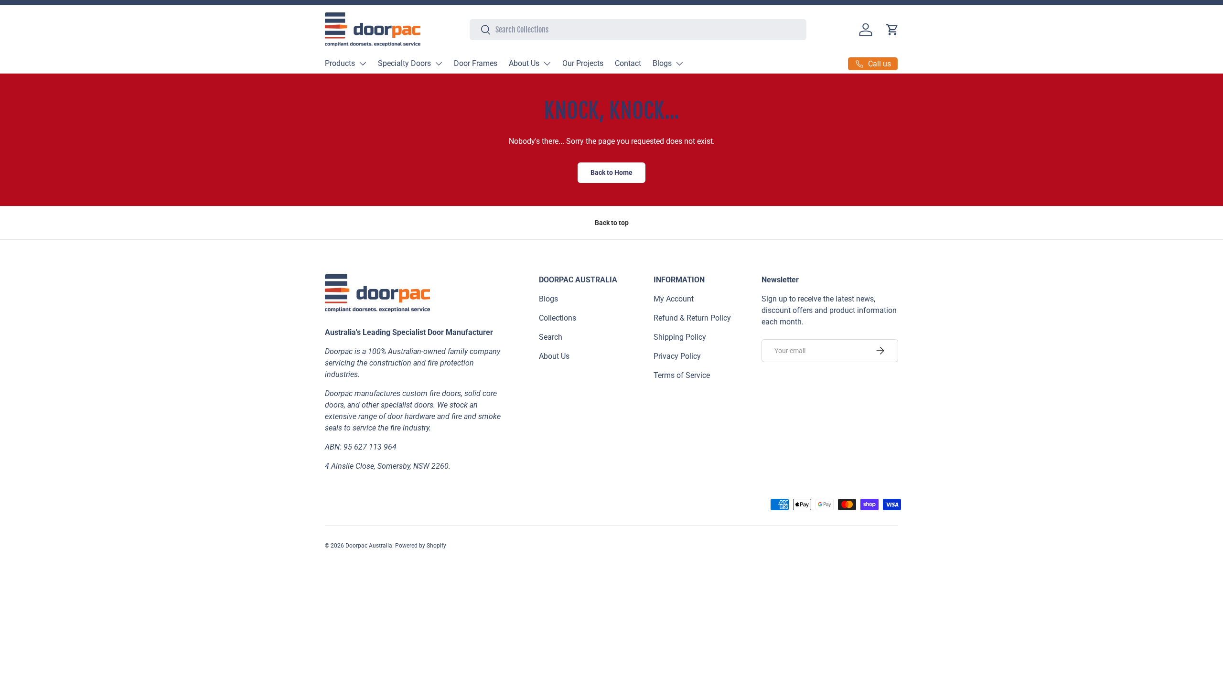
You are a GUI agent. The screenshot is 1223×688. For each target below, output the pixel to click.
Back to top (612, 222)
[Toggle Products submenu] (362, 63)
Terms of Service (682, 375)
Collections (557, 317)
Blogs (662, 63)
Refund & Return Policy (692, 317)
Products (340, 63)
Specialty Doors (404, 63)
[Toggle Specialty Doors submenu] (438, 63)
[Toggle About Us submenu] (547, 63)
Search (550, 337)
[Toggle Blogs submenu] (679, 63)
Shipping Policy (680, 337)
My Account (674, 298)
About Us (524, 63)
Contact (628, 63)
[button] (892, 29)
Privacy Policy (677, 356)
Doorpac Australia (368, 545)
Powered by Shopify (420, 545)
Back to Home (611, 172)
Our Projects (582, 63)
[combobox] (638, 29)
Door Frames (475, 63)
